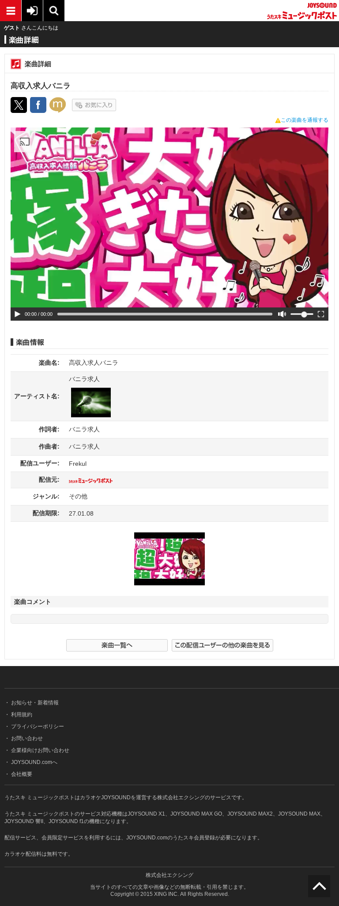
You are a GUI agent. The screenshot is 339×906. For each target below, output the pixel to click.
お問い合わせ (26, 738)
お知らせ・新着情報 (34, 703)
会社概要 (21, 774)
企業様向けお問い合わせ (39, 750)
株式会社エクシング (169, 875)
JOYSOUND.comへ (33, 762)
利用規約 (21, 714)
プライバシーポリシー (37, 726)
